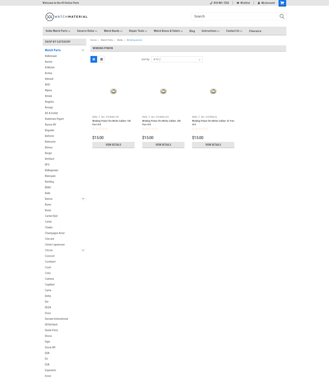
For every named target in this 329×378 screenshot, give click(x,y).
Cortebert (50, 261)
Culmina (49, 279)
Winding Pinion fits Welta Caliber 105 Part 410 (111, 123)
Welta (120, 40)
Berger (48, 153)
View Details (113, 144)
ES (46, 358)
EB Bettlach (51, 324)
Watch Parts (53, 50)
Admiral (49, 79)
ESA (47, 364)
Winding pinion (134, 40)
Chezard (49, 239)
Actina (48, 73)
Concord (49, 256)
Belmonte (50, 141)
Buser (48, 210)
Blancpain (50, 176)
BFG (47, 164)
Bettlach (49, 159)
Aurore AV (50, 124)
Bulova (48, 199)
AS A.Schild (51, 113)
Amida (48, 96)
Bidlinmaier (51, 56)
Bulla (47, 193)
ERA (47, 353)
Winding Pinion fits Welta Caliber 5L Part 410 (213, 123)
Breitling (49, 181)
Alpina (48, 90)
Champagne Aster (55, 233)
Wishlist (245, 2)
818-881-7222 (221, 2)
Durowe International (56, 318)
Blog (192, 31)
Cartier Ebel (51, 216)
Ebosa (48, 336)
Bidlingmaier (51, 170)
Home (93, 40)
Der (47, 301)
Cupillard (49, 284)
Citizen (49, 250)
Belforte (49, 136)
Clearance (255, 31)
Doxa (48, 313)
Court (48, 267)
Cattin (48, 221)
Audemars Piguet (54, 119)
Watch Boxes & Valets (167, 31)
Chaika (49, 227)
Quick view (113, 111)
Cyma (48, 290)
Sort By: (145, 59)
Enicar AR (50, 347)
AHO (47, 84)
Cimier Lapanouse (55, 244)
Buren (48, 204)
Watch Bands (112, 31)
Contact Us (233, 31)
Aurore (48, 61)
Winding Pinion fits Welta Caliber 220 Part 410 (161, 123)
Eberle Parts (51, 330)
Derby (48, 296)
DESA (48, 307)
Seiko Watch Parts (57, 31)
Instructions (209, 31)
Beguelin (49, 130)
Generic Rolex (86, 31)
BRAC (48, 187)
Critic (48, 273)
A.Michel (49, 67)
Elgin (47, 341)
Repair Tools (137, 31)
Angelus (49, 101)
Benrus (49, 147)
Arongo (49, 107)
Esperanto (50, 370)
